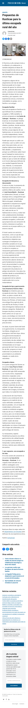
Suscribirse (14, 644)
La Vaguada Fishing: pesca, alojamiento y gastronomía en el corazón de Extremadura (14, 576)
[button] (3, 3)
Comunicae (11, 31)
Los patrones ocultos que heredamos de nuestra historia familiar (14, 569)
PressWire (14, 3)
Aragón (4, 12)
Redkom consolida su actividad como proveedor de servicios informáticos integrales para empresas (12, 606)
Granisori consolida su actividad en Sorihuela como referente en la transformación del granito (11, 597)
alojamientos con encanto (13, 532)
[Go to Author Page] (4, 33)
